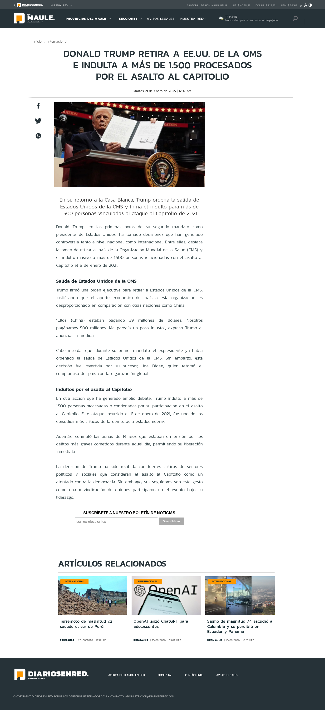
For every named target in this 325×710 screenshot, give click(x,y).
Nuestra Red (59, 5)
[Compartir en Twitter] (38, 123)
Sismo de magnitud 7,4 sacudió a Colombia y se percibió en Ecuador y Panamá (239, 626)
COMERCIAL (165, 675)
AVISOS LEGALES (160, 18)
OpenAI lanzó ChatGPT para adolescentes (160, 624)
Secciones (128, 18)
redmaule (67, 640)
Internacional (57, 41)
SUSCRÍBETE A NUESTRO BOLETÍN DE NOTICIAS (129, 513)
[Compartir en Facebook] (38, 108)
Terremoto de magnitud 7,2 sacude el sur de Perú (86, 624)
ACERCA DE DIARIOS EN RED (126, 675)
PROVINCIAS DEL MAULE (86, 18)
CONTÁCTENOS (194, 675)
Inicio (38, 41)
